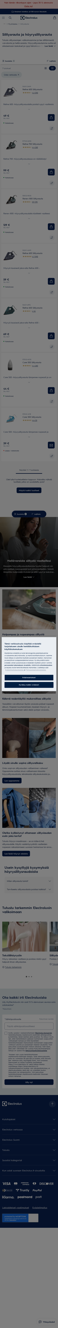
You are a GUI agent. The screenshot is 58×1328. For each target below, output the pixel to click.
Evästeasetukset (29, 677)
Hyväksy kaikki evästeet (29, 685)
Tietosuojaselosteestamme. (36, 670)
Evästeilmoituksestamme (14, 670)
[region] (28, 664)
